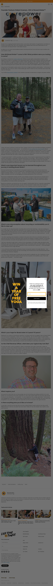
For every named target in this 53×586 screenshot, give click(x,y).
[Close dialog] (45, 279)
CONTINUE (36, 298)
